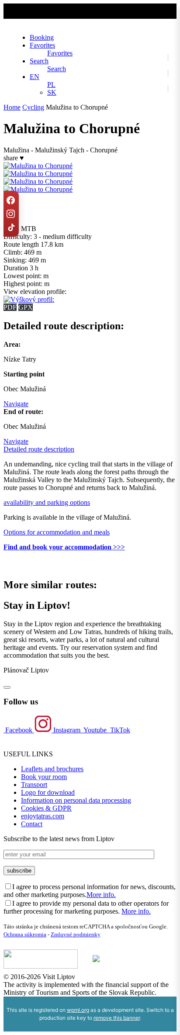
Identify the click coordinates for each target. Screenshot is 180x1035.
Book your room (44, 776)
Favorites (42, 45)
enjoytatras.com (42, 816)
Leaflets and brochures (52, 769)
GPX (25, 307)
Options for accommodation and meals (56, 532)
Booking (42, 37)
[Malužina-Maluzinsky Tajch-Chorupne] (38, 173)
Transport (34, 784)
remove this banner (116, 1017)
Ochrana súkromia (24, 934)
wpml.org (78, 1010)
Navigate (15, 403)
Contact (31, 824)
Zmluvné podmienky (75, 934)
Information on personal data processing (76, 800)
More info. (101, 894)
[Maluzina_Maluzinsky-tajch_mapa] (38, 165)
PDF (10, 307)
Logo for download (48, 792)
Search (39, 61)
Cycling (33, 107)
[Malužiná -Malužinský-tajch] (38, 181)
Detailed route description (38, 449)
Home (12, 107)
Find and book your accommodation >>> (64, 547)
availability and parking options (46, 502)
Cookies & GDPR (46, 808)
